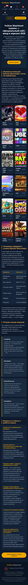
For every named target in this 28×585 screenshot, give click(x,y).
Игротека (24, 13)
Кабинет (9, 18)
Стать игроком (20, 18)
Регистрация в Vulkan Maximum (14, 555)
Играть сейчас (14, 62)
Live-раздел (5, 7)
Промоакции (5, 13)
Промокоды (23, 8)
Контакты (11, 8)
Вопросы (17, 8)
